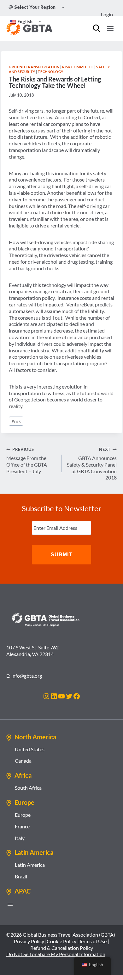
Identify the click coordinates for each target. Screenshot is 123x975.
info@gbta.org (26, 676)
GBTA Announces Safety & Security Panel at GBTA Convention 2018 (92, 463)
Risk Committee (77, 67)
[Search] (96, 28)
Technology (50, 72)
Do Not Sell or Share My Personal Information (55, 954)
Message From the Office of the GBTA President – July (26, 460)
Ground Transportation (34, 67)
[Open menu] (110, 28)
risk (16, 421)
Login (107, 14)
